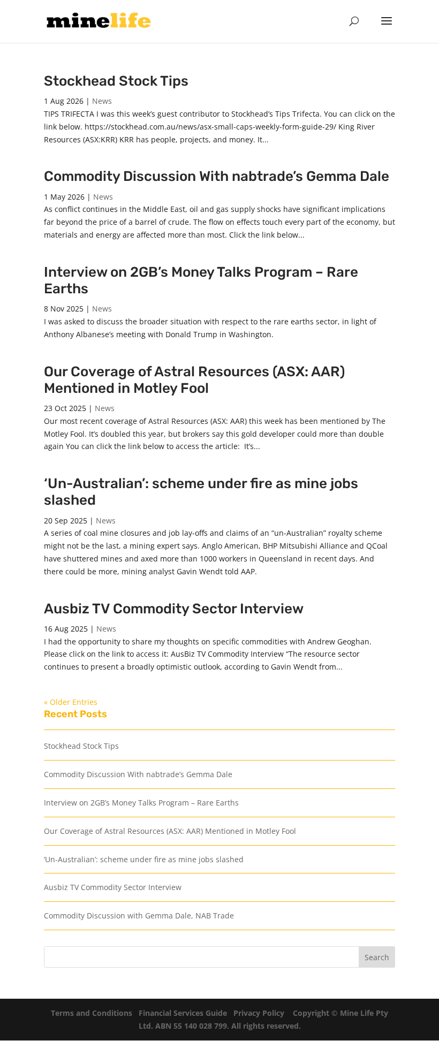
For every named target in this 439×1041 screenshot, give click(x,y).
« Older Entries (70, 702)
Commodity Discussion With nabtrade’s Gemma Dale (216, 176)
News (102, 101)
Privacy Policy (258, 1013)
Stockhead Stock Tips (116, 81)
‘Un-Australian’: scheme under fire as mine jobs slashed (144, 859)
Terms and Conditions (91, 1013)
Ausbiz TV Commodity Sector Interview (174, 609)
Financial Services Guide (183, 1013)
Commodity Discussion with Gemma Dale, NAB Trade (139, 915)
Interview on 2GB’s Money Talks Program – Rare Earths (141, 802)
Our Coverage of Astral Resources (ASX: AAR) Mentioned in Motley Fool (194, 380)
